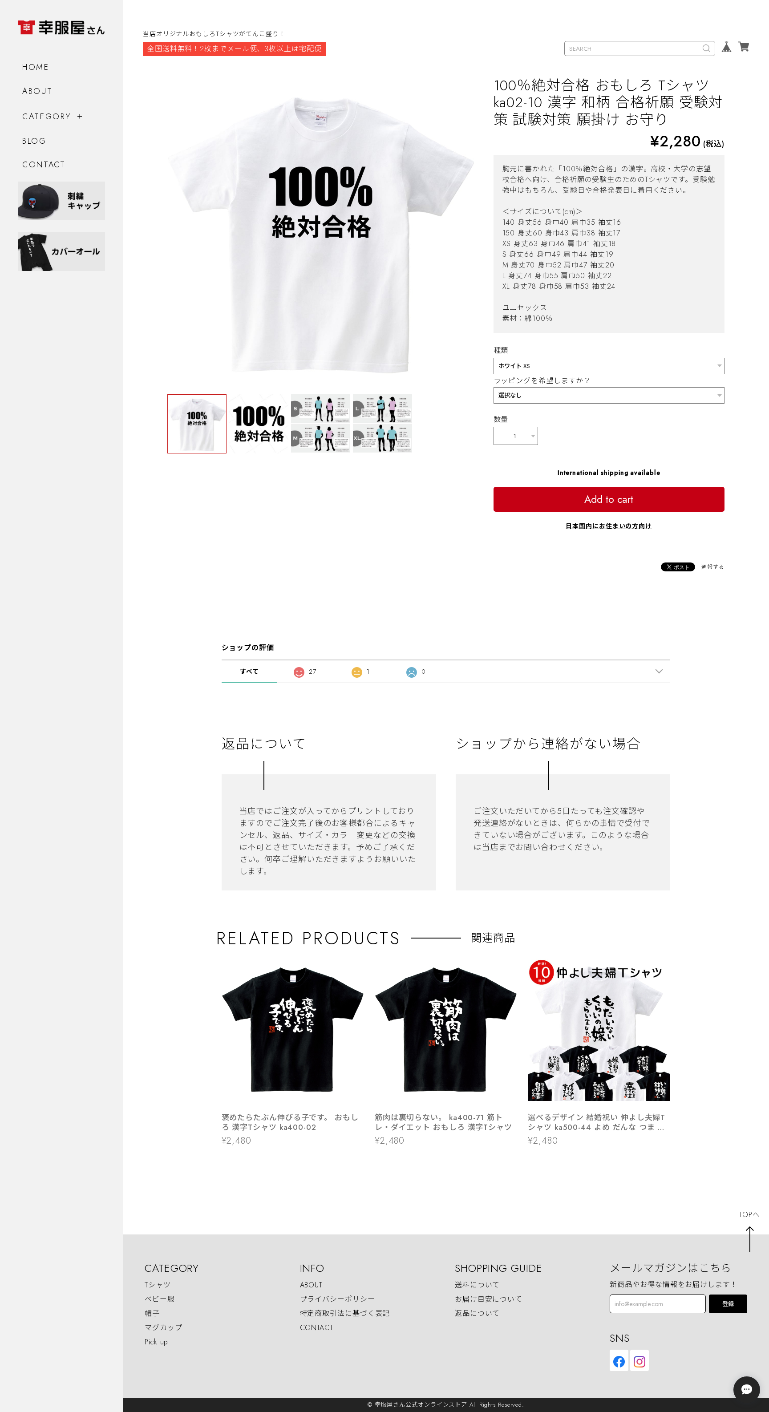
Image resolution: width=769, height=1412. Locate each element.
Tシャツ (158, 1285)
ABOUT (37, 91)
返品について (477, 1313)
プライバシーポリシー (337, 1299)
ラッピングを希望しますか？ (542, 380)
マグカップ (163, 1328)
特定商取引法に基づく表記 (345, 1313)
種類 (501, 350)
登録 (728, 1304)
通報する (712, 567)
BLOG (34, 141)
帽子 (152, 1313)
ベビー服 (160, 1299)
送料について (477, 1285)
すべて (249, 671)
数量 (501, 419)
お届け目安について (488, 1299)
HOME (35, 67)
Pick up (156, 1342)
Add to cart (608, 499)
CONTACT (44, 164)
